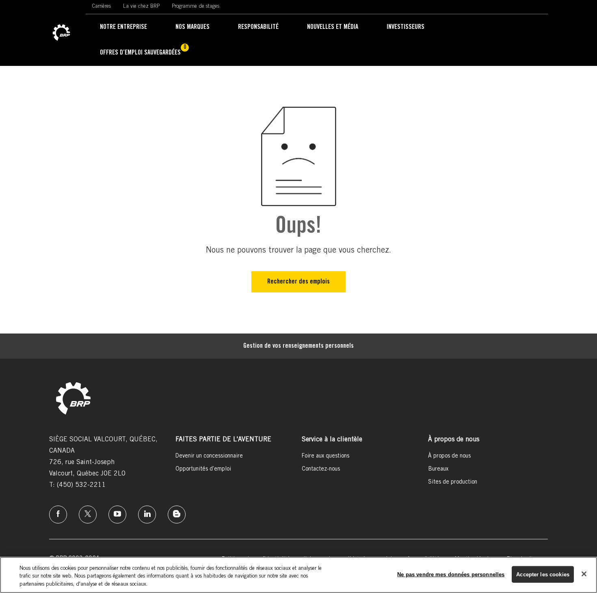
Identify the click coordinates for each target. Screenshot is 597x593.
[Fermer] (584, 574)
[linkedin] (147, 514)
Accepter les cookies (542, 574)
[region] (298, 575)
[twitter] (88, 514)
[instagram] (117, 514)
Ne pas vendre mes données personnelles (450, 574)
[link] (61, 33)
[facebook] (58, 514)
